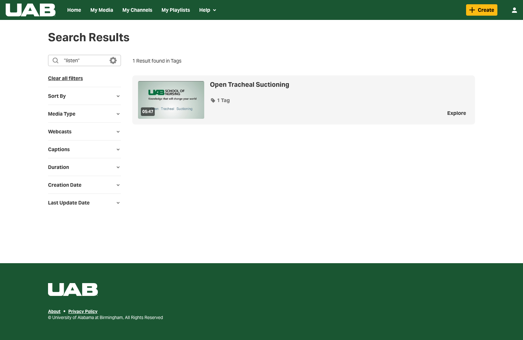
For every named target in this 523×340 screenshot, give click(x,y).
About (54, 311)
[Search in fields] (113, 60)
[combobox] (84, 60)
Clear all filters (65, 78)
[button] (220, 100)
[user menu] (514, 10)
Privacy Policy (82, 311)
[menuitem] (74, 10)
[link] (481, 10)
